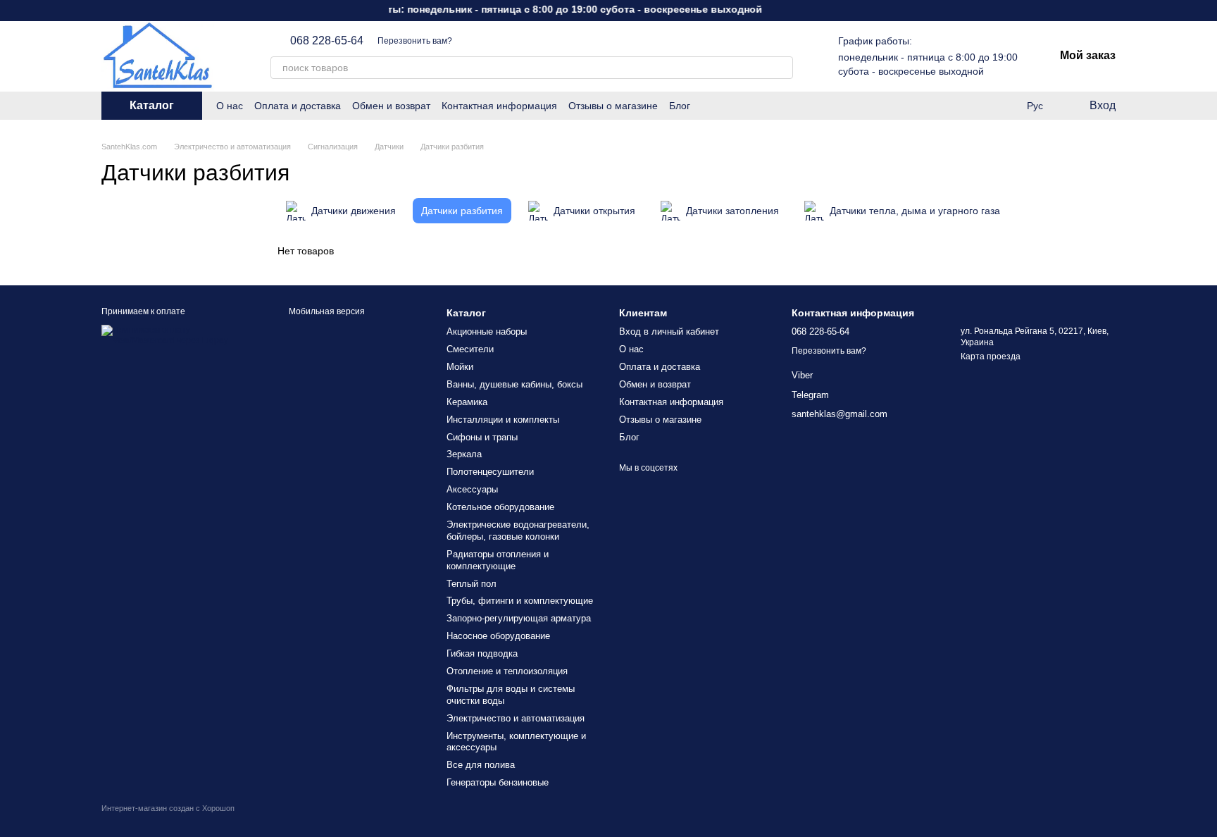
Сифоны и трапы (482, 437)
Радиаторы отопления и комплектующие (498, 560)
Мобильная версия (326, 311)
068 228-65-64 (326, 40)
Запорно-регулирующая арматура (519, 618)
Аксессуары (472, 489)
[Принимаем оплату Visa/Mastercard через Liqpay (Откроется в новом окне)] (177, 335)
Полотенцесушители (490, 471)
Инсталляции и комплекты (503, 419)
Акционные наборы (487, 331)
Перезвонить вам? (414, 41)
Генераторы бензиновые (498, 782)
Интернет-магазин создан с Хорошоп (168, 808)
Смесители (470, 349)
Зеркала (464, 454)
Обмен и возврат (391, 105)
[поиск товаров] (781, 67)
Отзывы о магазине (613, 105)
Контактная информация (499, 105)
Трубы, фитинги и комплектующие (520, 600)
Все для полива (481, 765)
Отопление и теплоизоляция (507, 671)
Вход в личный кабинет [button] (669, 331)
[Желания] (978, 106)
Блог (679, 105)
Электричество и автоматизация (516, 718)
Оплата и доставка (297, 105)
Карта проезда (991, 356)
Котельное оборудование (500, 507)
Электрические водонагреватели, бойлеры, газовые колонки (518, 530)
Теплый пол (472, 583)
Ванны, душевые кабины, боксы (514, 384)
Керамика (467, 402)
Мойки (460, 366)
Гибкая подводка (482, 653)
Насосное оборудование (498, 636)
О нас (229, 105)
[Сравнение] (1006, 106)
